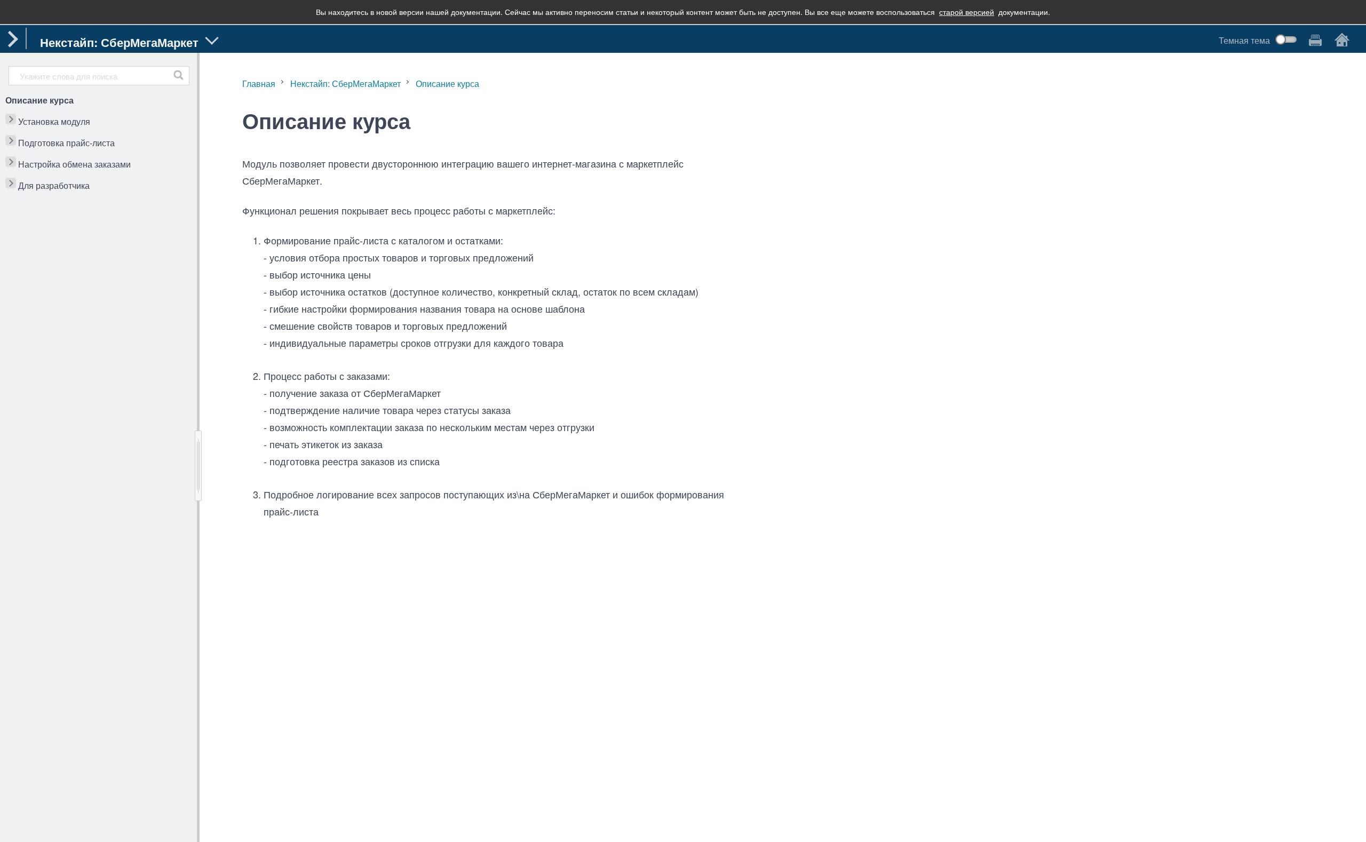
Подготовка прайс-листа (66, 143)
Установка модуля (54, 121)
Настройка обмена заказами (74, 164)
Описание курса (39, 100)
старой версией (966, 11)
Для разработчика (54, 185)
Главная (258, 83)
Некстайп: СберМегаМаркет (345, 83)
